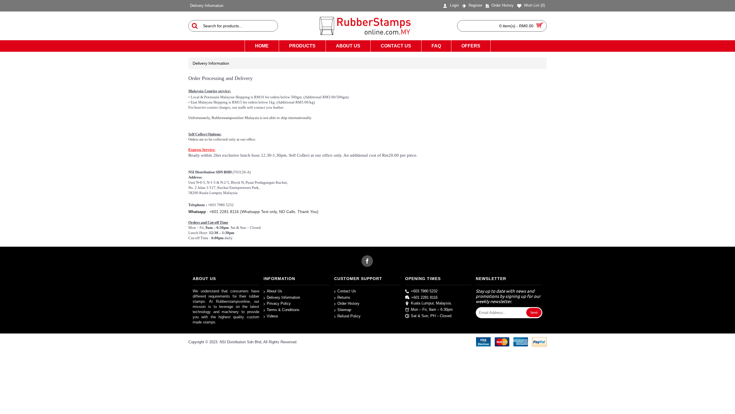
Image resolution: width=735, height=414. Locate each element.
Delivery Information (283, 297)
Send (533, 312)
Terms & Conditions (283, 310)
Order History (348, 304)
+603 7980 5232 (424, 291)
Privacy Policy (279, 304)
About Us (274, 291)
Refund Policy (349, 316)
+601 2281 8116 (424, 297)
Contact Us (346, 291)
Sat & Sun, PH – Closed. (431, 316)
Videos (272, 316)
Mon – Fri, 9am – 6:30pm (432, 309)
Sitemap (344, 310)
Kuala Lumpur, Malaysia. (431, 303)
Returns (343, 297)
